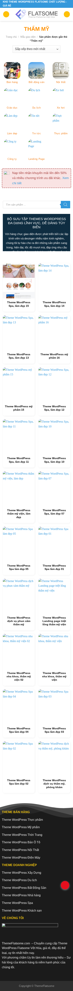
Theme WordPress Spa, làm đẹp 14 (54, 304)
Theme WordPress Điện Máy (21, 857)
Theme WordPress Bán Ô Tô (21, 842)
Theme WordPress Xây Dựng (21, 872)
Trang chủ (11, 36)
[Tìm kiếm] (65, 204)
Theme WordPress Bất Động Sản (24, 887)
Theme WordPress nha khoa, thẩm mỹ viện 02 (19, 676)
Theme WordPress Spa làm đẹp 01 (54, 567)
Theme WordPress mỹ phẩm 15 (19, 408)
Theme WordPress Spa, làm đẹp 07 (54, 512)
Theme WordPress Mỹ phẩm (21, 827)
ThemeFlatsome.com (16, 943)
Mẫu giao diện (28, 36)
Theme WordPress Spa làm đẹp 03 (54, 730)
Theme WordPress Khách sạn (22, 910)
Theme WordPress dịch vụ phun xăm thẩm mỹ (18, 621)
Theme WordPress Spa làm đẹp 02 (18, 782)
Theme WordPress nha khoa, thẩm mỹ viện (54, 676)
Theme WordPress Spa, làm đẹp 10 (54, 460)
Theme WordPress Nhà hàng (21, 895)
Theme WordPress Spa (17, 902)
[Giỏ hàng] (67, 14)
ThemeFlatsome (44, 985)
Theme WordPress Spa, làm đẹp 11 (18, 460)
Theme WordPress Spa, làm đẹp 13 (18, 356)
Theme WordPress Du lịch (19, 880)
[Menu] (6, 14)
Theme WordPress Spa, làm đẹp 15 (18, 304)
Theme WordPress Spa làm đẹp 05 (18, 567)
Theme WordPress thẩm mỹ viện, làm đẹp (18, 513)
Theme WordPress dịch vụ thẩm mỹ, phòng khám (54, 783)
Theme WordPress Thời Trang (22, 834)
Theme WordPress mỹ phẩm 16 (54, 356)
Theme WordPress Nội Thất (20, 850)
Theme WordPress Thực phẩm (22, 819)
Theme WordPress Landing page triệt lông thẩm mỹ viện (54, 621)
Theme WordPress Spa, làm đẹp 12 (54, 408)
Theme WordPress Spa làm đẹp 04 (18, 730)
